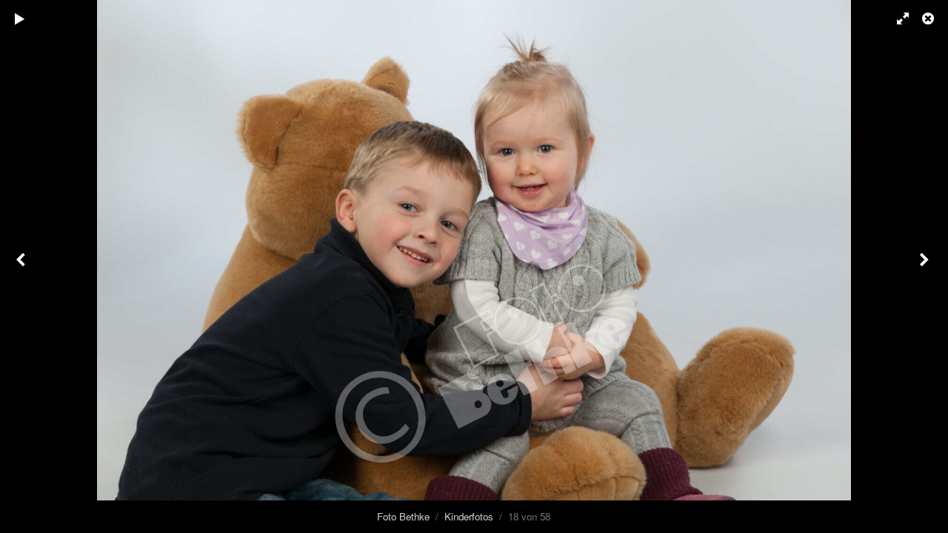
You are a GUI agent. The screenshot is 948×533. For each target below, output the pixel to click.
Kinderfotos (468, 516)
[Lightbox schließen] (929, 18)
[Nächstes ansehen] (926, 266)
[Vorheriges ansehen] (22, 266)
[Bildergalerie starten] (20, 18)
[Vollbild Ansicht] (896, 18)
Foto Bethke (403, 516)
